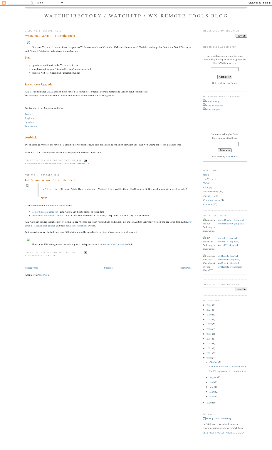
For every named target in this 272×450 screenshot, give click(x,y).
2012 (209, 348)
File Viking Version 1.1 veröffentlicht (50, 180)
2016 (209, 329)
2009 (209, 402)
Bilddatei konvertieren (43, 215)
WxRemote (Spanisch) (229, 263)
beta (205, 174)
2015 (209, 333)
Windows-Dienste (211, 200)
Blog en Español (214, 105)
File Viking (46, 189)
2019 (209, 314)
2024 (209, 305)
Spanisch (29, 122)
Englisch (29, 118)
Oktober (213, 362)
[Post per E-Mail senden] (85, 160)
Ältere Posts (186, 267)
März (212, 391)
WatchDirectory (53, 164)
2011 (209, 353)
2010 (209, 358)
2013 (209, 343)
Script (206, 187)
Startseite (108, 267)
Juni (211, 382)
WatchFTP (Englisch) (228, 241)
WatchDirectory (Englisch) (231, 223)
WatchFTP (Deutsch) (228, 237)
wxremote (83, 164)
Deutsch (29, 114)
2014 (209, 338)
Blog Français (213, 109)
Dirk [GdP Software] (218, 419)
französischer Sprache (113, 244)
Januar (212, 396)
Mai (211, 386)
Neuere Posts (31, 267)
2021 (209, 309)
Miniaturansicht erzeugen (45, 211)
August (213, 377)
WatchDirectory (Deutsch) (231, 219)
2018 (209, 319)
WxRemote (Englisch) (229, 259)
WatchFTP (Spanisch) (228, 245)
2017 (209, 324)
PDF (205, 183)
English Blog (212, 101)
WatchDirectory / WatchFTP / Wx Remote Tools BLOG (136, 15)
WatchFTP (69, 164)
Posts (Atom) (43, 274)
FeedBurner (231, 83)
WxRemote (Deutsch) (228, 255)
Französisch (31, 126)
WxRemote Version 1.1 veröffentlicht (50, 35)
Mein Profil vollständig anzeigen (223, 433)
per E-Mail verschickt (76, 225)
